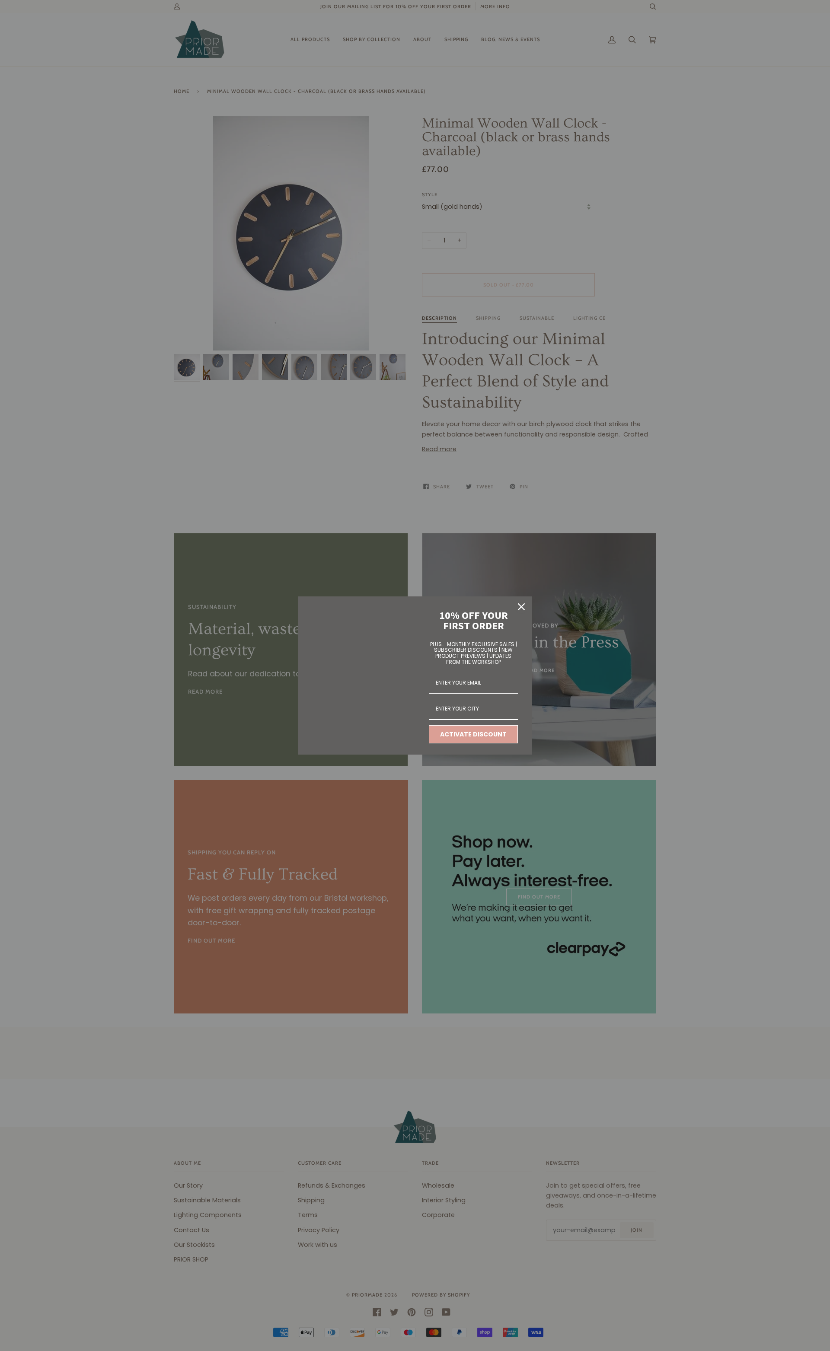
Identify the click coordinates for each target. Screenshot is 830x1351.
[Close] (521, 606)
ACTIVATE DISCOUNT (473, 734)
